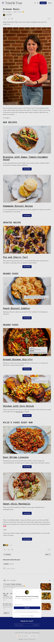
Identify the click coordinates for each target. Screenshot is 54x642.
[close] (40, 591)
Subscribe (27, 607)
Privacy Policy (37, 612)
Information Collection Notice (26, 612)
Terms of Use (33, 610)
